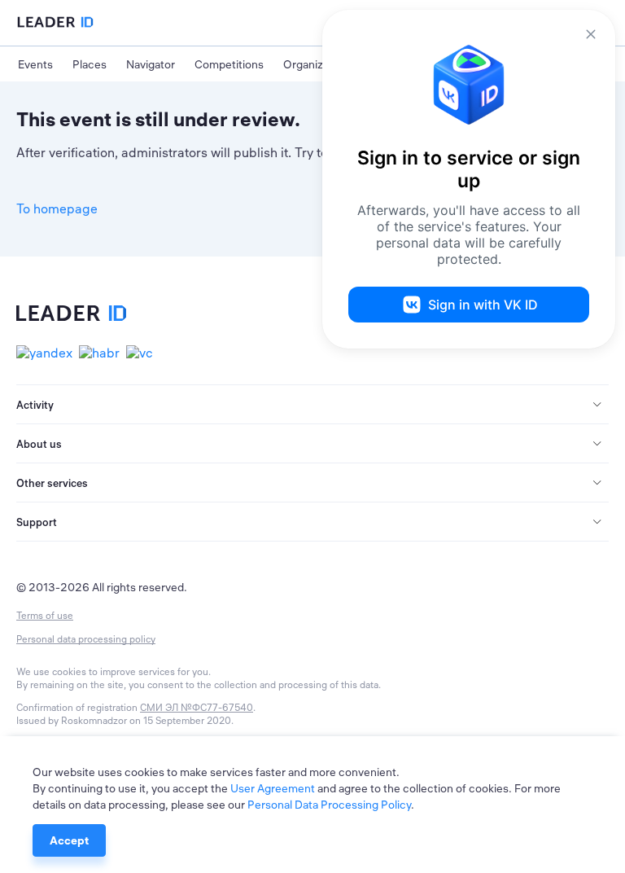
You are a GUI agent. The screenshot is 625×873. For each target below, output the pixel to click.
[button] (312, 404)
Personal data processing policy (85, 639)
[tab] (312, 404)
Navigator (150, 64)
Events (35, 64)
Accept (69, 840)
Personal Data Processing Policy (329, 804)
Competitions (229, 64)
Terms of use (44, 615)
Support (36, 522)
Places (89, 64)
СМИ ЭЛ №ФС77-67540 (196, 707)
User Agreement (272, 788)
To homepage (57, 208)
